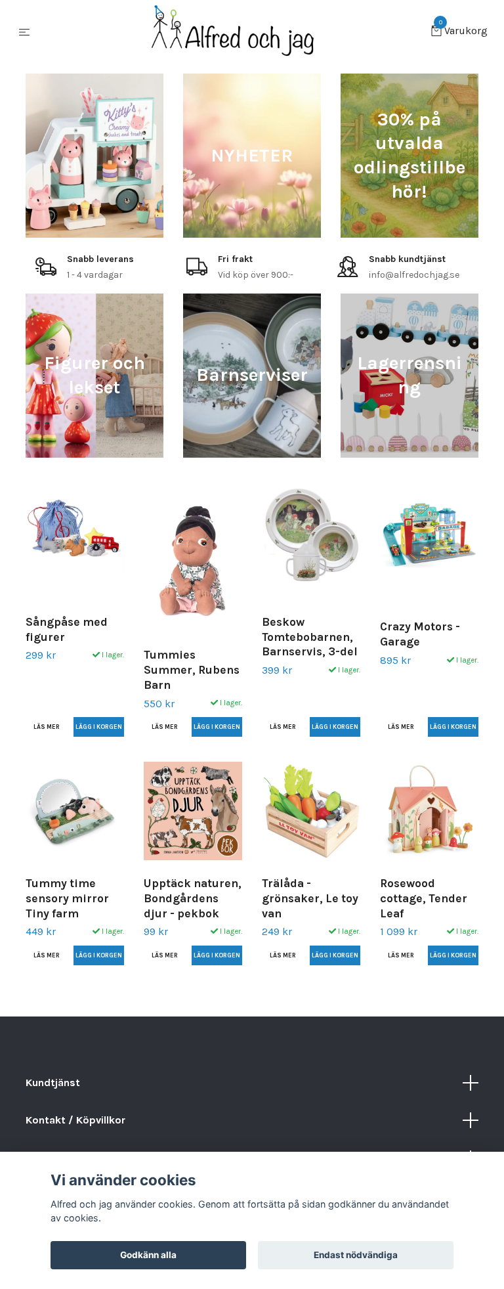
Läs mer (46, 726)
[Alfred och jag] (233, 31)
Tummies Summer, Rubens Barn (192, 669)
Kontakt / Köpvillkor (75, 1120)
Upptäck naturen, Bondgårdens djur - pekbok (193, 898)
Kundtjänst (53, 1082)
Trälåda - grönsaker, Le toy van (310, 898)
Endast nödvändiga (356, 1255)
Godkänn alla (148, 1255)
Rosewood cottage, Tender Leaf (423, 898)
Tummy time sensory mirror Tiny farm (67, 898)
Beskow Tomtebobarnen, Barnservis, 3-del (310, 637)
